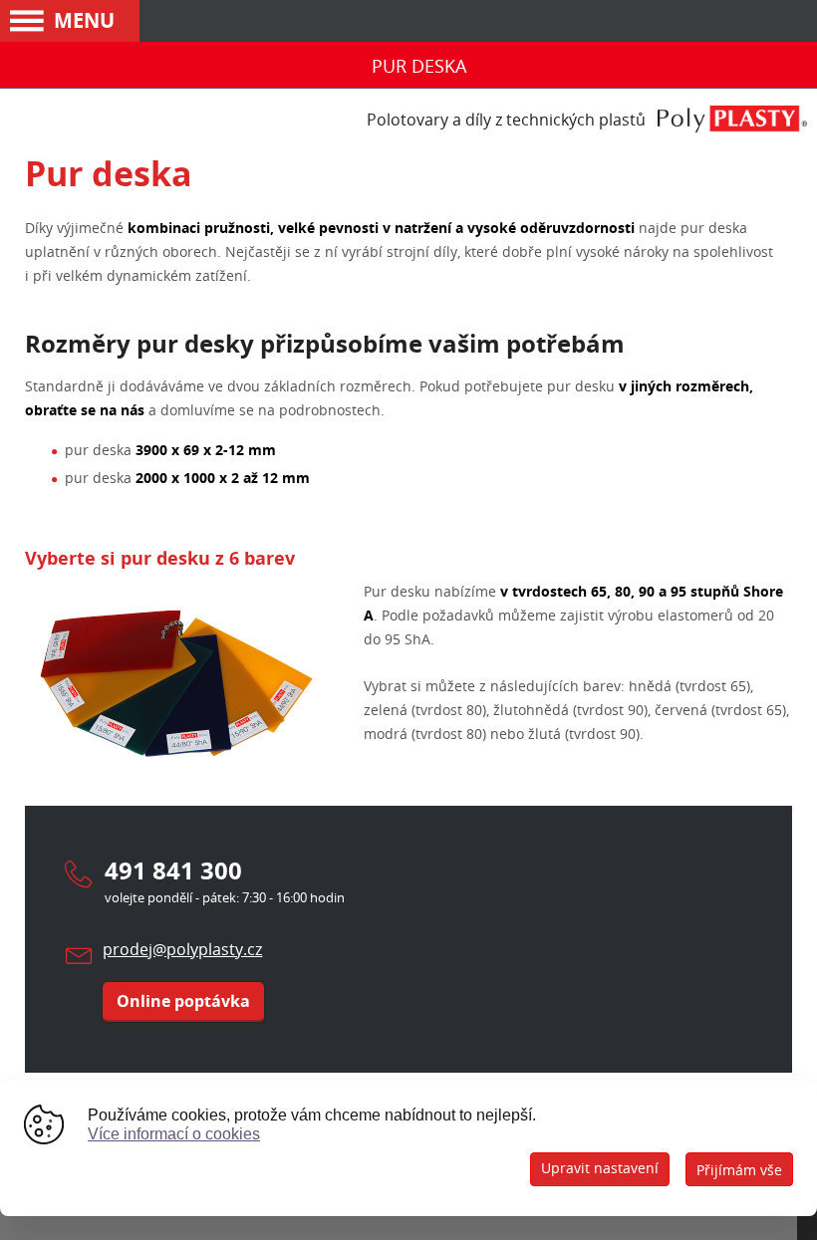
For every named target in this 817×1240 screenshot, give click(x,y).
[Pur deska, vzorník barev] (174, 773)
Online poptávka (183, 1001)
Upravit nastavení (600, 1167)
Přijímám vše (739, 1169)
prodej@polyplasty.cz (182, 949)
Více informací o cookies (174, 1133)
